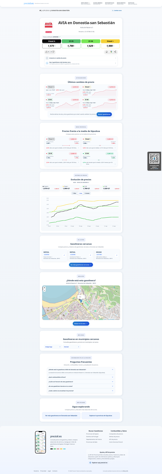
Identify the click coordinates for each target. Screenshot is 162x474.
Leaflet (104, 319)
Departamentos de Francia (94, 439)
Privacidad (43, 471)
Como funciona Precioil (116, 442)
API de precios (113, 439)
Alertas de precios (114, 436)
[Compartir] (115, 52)
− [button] (44, 290)
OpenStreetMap (111, 319)
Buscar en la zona (79, 323)
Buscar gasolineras (104, 114)
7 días (74, 193)
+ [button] (44, 288)
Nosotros (36, 471)
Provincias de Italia (91, 442)
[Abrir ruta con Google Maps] (111, 52)
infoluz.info (125, 471)
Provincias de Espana (92, 434)
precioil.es (56, 436)
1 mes (80, 193)
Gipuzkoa (46, 10)
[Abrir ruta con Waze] (107, 52)
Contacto (54, 471)
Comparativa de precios (116, 434)
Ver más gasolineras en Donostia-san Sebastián (61, 416)
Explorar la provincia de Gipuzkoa (100, 416)
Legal (49, 471)
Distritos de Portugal (92, 436)
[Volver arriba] (157, 470)
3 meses (87, 193)
